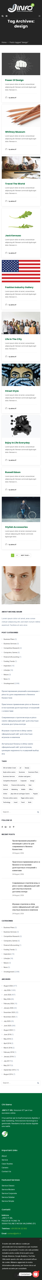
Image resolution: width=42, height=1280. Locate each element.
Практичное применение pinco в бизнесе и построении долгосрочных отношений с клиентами (20, 707)
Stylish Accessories (16, 527)
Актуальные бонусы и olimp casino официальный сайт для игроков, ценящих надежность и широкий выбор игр (20, 749)
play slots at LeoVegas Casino (20, 794)
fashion (5, 785)
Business (22, 772)
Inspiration (7, 666)
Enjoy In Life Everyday (17, 442)
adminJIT (13, 97)
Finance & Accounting (11, 657)
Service (5, 1160)
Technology (6, 802)
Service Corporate (9, 1193)
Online (5, 794)
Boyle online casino (9, 772)
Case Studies (7, 1164)
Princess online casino (10, 798)
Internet (5, 789)
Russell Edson (12, 472)
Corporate (23, 781)
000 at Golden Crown (9, 768)
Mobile (23, 789)
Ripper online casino (27, 798)
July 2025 (7, 1021)
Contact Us (6, 1171)
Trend (23, 802)
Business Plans (9, 639)
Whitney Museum (15, 131)
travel (15, 802)
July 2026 (7, 990)
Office (30, 789)
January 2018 (8, 1056)
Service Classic (8, 1185)
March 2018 (8, 1048)
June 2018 (7, 1034)
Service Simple (8, 1201)
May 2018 (7, 1039)
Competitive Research (11, 648)
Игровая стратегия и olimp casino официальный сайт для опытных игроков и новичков (17, 734)
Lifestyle (7, 670)
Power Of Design (14, 80)
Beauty (27, 768)
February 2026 (9, 1003)
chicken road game (24, 776)
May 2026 (7, 999)
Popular (35, 794)
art (20, 768)
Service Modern (8, 1189)
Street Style (12, 391)
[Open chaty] (35, 1274)
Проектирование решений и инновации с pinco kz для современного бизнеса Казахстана (21, 694)
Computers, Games (10, 652)
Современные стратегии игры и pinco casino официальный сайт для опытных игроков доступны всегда (20, 720)
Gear (30, 785)
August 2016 (8, 1074)
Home (4, 42)
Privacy (20, 1275)
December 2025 (9, 1012)
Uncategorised (9, 683)
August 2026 (8, 986)
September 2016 (10, 1070)
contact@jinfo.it (14, 1233)
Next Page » (25, 555)
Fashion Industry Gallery (19, 287)
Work (29, 802)
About (4, 1156)
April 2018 (7, 1043)
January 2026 (8, 1008)
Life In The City (13, 339)
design (32, 781)
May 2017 (7, 1065)
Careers (5, 1167)
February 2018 (9, 1052)
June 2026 (7, 995)
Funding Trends (9, 661)
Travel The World (15, 183)
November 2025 (9, 1017)
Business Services (10, 644)
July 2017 (7, 1061)
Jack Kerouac (13, 235)
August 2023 (8, 1030)
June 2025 (7, 1026)
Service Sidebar (8, 1197)
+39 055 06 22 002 (19, 1228)
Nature (6, 674)
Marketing (15, 789)
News (6, 679)
